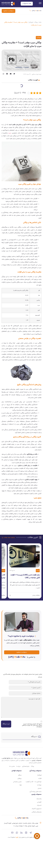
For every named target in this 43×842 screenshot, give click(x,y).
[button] (14, 74)
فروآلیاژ (31, 22)
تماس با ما (12, 766)
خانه (40, 22)
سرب (9, 133)
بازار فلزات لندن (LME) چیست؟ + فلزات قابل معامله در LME (25, 576)
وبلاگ (36, 22)
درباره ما (18, 766)
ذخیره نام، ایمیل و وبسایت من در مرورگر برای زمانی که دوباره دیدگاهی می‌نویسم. (32, 725)
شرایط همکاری (25, 766)
